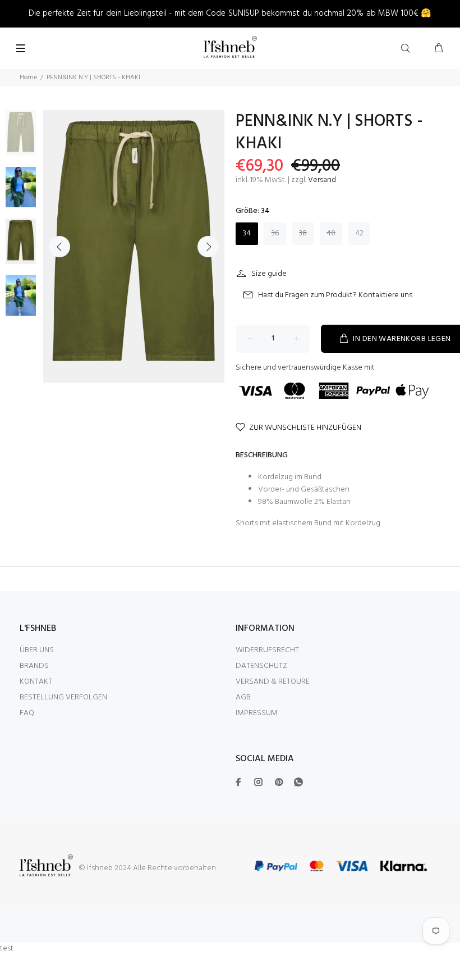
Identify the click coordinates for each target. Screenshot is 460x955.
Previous (59, 246)
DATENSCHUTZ (261, 666)
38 (303, 233)
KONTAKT (36, 681)
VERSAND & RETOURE (273, 681)
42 (359, 233)
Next (208, 246)
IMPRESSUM (257, 713)
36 (275, 233)
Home (28, 77)
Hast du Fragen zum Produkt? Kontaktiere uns (335, 295)
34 (247, 233)
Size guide (269, 273)
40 (330, 233)
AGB (243, 697)
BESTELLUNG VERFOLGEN (63, 697)
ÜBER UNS (37, 650)
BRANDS (34, 666)
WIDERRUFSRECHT (267, 650)
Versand (322, 180)
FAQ (27, 713)
